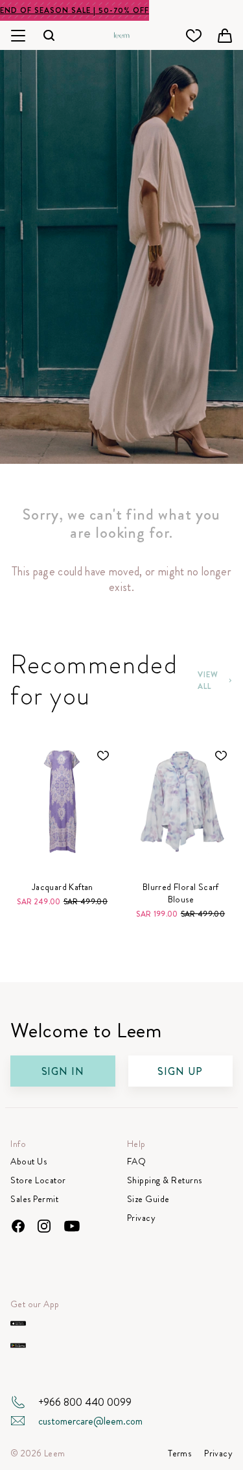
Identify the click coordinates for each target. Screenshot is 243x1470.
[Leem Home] (122, 34)
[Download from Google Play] (18, 1345)
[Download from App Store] (18, 1323)
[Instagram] (44, 1226)
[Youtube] (71, 1226)
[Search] (49, 35)
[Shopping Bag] (225, 35)
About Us (28, 1161)
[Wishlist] (194, 35)
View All (208, 680)
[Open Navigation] (18, 35)
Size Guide (148, 1199)
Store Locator (38, 1180)
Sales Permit (34, 1199)
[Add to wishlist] (103, 756)
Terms (179, 1453)
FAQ (136, 1161)
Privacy (141, 1218)
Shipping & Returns (164, 1180)
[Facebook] (18, 1226)
